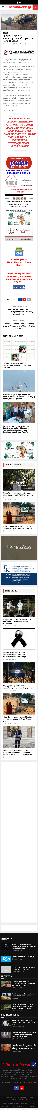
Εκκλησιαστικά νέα (10, 1015)
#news (32, 134)
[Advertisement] (19, 842)
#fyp (24, 134)
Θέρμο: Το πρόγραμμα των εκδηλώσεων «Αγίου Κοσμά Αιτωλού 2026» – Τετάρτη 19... (18, 495)
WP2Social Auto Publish (10, 1109)
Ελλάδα (5, 32)
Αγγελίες (31, 1103)
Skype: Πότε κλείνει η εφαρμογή (23, 956)
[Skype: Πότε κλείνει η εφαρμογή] (6, 959)
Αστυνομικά (5, 1106)
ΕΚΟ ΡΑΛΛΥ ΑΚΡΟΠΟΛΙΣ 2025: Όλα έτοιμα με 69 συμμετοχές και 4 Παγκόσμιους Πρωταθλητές (23, 1006)
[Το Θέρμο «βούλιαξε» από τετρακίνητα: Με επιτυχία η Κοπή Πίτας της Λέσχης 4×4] (6, 984)
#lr (29, 130)
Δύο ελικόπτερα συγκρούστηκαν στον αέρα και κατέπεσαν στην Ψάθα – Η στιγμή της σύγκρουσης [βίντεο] (19, 397)
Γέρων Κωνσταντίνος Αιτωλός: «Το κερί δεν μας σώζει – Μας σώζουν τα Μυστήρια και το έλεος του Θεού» (24, 1047)
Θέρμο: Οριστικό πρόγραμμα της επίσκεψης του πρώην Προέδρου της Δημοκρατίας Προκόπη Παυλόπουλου (17, 752)
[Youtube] (22, 1088)
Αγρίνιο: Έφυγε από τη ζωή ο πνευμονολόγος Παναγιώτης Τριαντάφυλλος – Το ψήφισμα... (15, 655)
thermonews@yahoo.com (27, 1082)
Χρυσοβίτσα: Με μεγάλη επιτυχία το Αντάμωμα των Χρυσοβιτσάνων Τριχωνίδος (17, 621)
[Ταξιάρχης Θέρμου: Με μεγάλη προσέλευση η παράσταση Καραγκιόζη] (19, 672)
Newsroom (9, 44)
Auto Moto (6, 976)
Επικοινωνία (30, 1106)
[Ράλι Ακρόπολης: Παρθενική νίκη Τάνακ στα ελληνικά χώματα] (6, 996)
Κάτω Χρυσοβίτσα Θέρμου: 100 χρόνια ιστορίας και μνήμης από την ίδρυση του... (18, 527)
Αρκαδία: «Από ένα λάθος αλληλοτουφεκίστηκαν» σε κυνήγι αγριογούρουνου (19, 311)
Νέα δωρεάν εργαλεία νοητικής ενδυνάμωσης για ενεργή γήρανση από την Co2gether (18, 365)
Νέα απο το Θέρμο (13, 1103)
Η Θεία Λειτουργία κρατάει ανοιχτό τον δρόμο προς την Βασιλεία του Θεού (24, 1022)
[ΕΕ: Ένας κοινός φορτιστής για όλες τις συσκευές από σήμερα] (6, 969)
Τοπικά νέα (24, 1103)
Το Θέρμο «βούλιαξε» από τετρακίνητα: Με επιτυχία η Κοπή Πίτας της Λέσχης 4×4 (23, 983)
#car (10, 137)
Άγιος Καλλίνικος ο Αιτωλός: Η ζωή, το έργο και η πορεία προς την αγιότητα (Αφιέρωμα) (24, 1034)
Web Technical (23, 1099)
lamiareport (24, 93)
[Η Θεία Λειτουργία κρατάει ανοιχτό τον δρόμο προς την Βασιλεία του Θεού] (6, 1023)
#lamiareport (12, 134)
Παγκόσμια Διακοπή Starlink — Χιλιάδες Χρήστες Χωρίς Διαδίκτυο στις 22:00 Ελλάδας (24, 946)
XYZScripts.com (29, 1109)
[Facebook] (16, 1088)
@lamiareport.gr (19, 118)
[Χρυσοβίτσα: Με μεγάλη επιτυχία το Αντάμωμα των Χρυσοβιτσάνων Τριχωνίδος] (19, 606)
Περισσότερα (21, 1106)
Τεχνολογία (6, 939)
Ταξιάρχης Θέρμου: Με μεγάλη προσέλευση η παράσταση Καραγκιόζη (17, 687)
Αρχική (4, 1103)
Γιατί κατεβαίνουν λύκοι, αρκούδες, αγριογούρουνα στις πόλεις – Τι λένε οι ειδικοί (19, 326)
